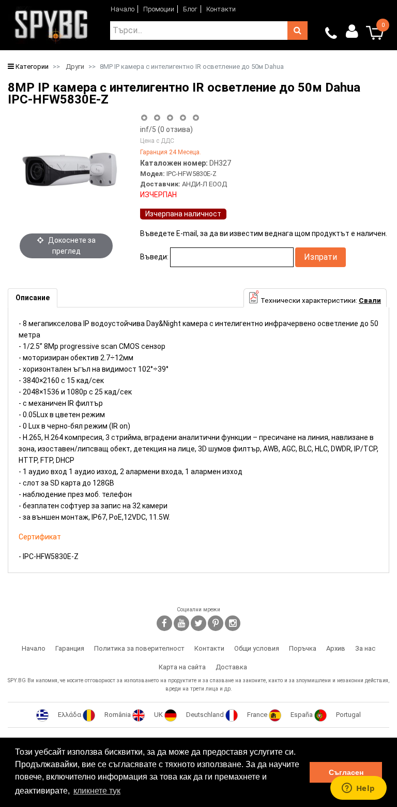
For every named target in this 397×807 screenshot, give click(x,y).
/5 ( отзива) (166, 129)
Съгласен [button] (346, 772)
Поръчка (302, 648)
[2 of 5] (156, 117)
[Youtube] (181, 623)
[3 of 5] (169, 117)
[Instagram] (232, 623)
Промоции (158, 9)
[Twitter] (198, 623)
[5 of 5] (196, 117)
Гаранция (69, 648)
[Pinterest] (215, 623)
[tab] (32, 297)
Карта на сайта (182, 667)
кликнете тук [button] (96, 790)
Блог (190, 9)
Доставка (231, 667)
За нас (365, 648)
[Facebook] (164, 623)
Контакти (221, 9)
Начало (122, 9)
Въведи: (154, 257)
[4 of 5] (182, 117)
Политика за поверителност (139, 648)
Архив (335, 648)
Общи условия (256, 648)
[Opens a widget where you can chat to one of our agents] (358, 789)
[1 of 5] (144, 117)
